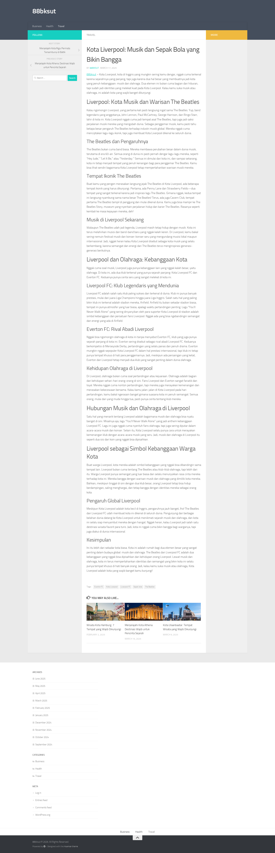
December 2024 (43, 722)
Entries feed (41, 800)
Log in (38, 792)
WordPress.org (42, 814)
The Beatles (150, 587)
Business (37, 26)
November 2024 (43, 729)
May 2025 (40, 686)
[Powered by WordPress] (44, 846)
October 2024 (42, 737)
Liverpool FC (125, 587)
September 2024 (43, 744)
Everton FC (98, 587)
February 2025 (42, 708)
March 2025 (41, 700)
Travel (61, 26)
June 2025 (40, 678)
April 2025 (40, 693)
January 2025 (41, 715)
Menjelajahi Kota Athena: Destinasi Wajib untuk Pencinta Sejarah (139, 629)
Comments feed (43, 807)
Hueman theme (71, 846)
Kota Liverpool (112, 587)
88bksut (44, 11)
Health (49, 26)
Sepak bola (138, 587)
